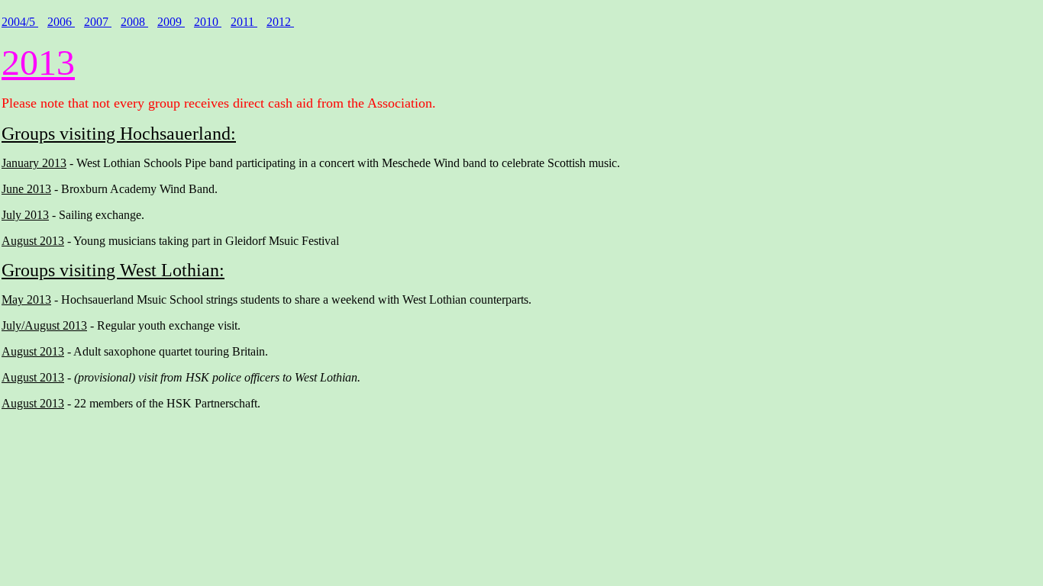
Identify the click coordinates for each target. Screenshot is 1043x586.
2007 (97, 21)
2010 (207, 21)
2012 (280, 21)
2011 (244, 21)
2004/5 (20, 21)
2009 (171, 21)
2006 (61, 21)
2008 (134, 21)
